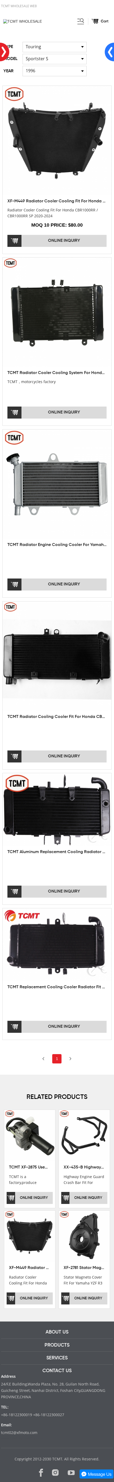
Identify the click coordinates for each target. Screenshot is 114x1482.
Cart (104, 21)
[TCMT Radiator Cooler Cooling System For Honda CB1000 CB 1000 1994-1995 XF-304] (57, 312)
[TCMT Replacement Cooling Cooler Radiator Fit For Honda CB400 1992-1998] (57, 944)
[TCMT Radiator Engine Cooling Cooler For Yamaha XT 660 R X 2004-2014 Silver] (57, 484)
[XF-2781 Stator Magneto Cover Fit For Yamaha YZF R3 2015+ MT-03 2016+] (84, 1236)
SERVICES (57, 1358)
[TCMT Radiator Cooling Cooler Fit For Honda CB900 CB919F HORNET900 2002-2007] (57, 656)
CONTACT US (57, 1370)
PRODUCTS (57, 1345)
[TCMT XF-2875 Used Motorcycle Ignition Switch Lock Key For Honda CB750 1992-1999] (29, 1135)
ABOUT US (57, 1332)
